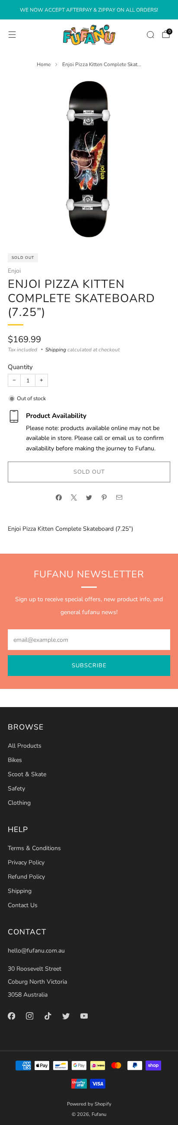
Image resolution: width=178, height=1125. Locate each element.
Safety (16, 788)
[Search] (150, 34)
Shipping (55, 349)
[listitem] (89, 10)
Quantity (20, 367)
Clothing (19, 803)
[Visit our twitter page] (66, 1016)
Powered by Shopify (89, 1104)
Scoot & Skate (27, 774)
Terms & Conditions (34, 848)
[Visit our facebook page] (11, 1016)
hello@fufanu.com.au (36, 951)
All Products (24, 746)
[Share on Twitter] (89, 497)
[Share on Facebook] (59, 497)
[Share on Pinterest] (104, 497)
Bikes (15, 760)
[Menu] (12, 34)
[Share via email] (119, 497)
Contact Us (23, 905)
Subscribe (89, 665)
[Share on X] (74, 497)
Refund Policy (26, 877)
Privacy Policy (26, 862)
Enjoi (14, 271)
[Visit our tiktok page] (47, 1016)
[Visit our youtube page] (84, 1016)
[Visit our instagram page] (29, 1016)
